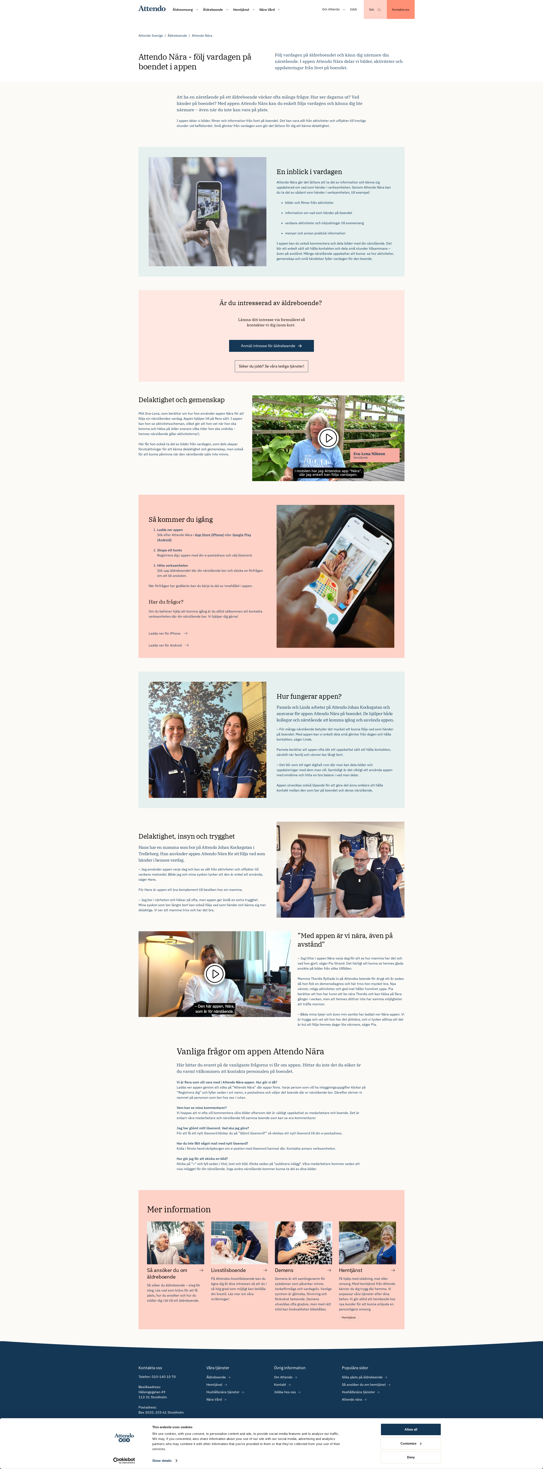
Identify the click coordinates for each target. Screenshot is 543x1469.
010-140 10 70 (164, 1377)
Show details (162, 1460)
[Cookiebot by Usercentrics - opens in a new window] (124, 1461)
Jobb (353, 9)
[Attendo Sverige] (152, 9)
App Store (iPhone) (209, 535)
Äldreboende (177, 35)
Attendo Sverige (151, 35)
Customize (408, 1443)
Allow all (410, 1429)
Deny (411, 1457)
